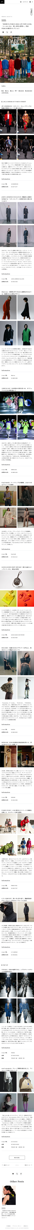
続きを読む (17, 1157)
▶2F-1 (7, 91)
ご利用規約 (8, 1226)
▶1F (3, 91)
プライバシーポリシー (17, 1226)
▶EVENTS (21, 91)
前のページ (6, 1165)
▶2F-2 (12, 91)
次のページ (27, 1165)
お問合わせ (25, 1226)
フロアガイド (25, 1)
